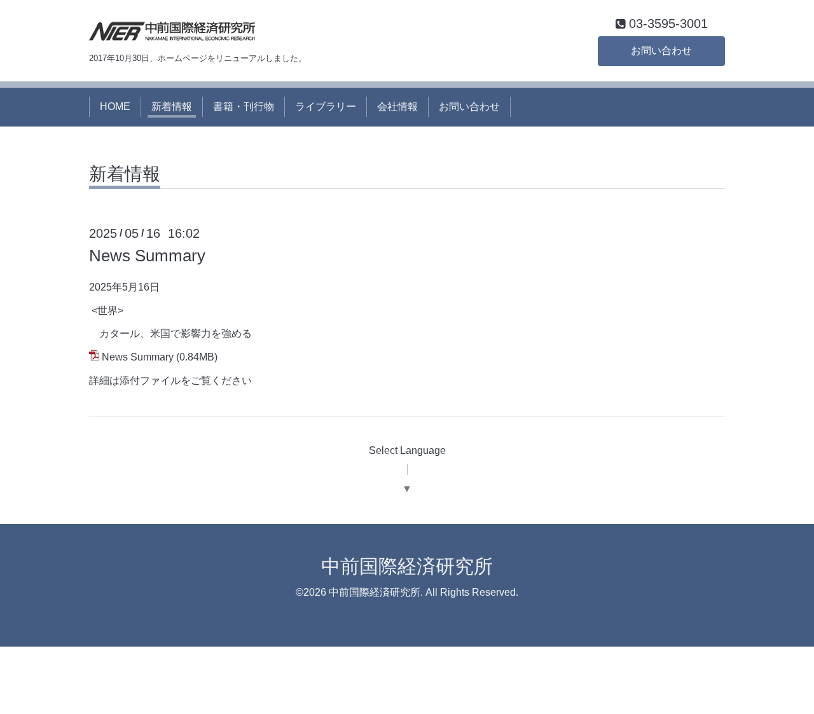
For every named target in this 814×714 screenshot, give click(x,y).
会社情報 (397, 106)
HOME (115, 106)
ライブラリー (325, 106)
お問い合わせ (661, 50)
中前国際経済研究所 (407, 566)
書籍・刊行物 (243, 106)
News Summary (147, 255)
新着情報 (171, 106)
